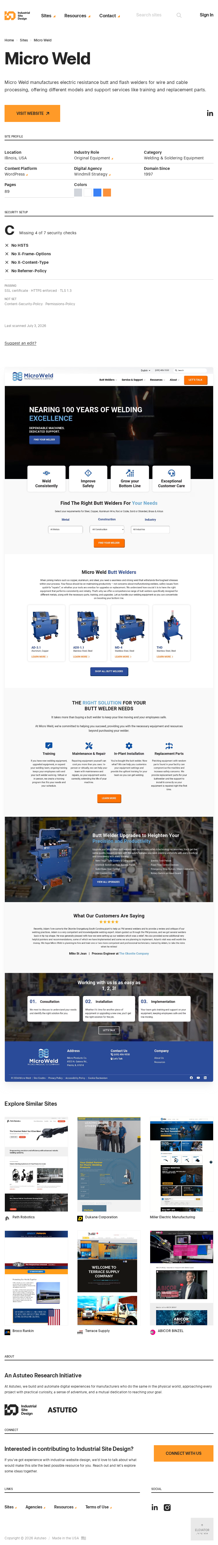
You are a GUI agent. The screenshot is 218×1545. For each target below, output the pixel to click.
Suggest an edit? (20, 343)
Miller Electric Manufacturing (172, 1217)
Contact (107, 15)
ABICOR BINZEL (171, 1331)
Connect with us (184, 1453)
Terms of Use (97, 1507)
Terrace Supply (97, 1331)
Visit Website (30, 113)
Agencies (34, 1507)
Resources (75, 15)
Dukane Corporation (101, 1217)
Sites (46, 15)
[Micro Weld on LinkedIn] (210, 113)
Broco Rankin (23, 1331)
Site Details (16, 1120)
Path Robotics (23, 1217)
